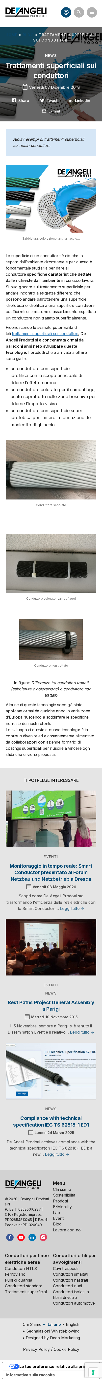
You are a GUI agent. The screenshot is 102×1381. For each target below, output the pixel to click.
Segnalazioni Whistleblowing (52, 1331)
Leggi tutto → (72, 908)
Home (11, 35)
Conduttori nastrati (70, 1280)
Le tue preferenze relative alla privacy (56, 1366)
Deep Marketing (65, 1337)
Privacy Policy (36, 1349)
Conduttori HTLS (21, 1268)
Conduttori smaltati (70, 1274)
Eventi (58, 1218)
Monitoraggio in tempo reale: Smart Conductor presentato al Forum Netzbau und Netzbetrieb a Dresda (51, 872)
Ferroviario (15, 1274)
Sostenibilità (64, 1195)
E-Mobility (62, 1206)
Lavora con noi (67, 1229)
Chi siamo (62, 1189)
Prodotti (60, 1201)
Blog (28, 35)
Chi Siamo (32, 1324)
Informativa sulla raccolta (30, 1374)
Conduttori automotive (74, 1303)
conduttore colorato (37, 389)
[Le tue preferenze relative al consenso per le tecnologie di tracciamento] (93, 1372)
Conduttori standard (23, 1285)
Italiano (54, 1324)
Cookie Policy (66, 1349)
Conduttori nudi (67, 1285)
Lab (56, 1212)
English (72, 1324)
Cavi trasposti (65, 1268)
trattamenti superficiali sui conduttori (45, 333)
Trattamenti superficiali (26, 1291)
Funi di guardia (18, 1280)
